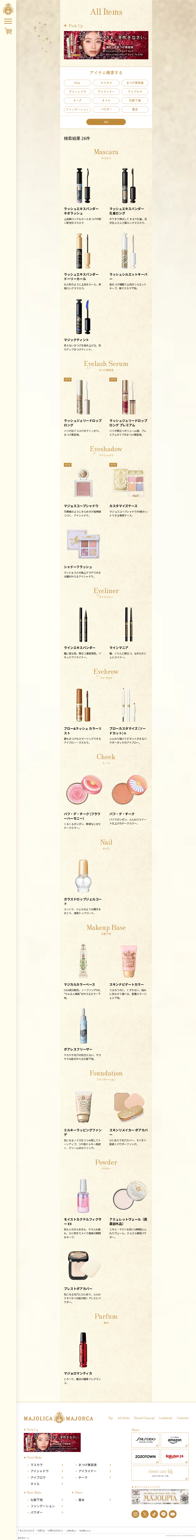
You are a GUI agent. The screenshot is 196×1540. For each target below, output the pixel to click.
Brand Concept (144, 1418)
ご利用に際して (71, 1530)
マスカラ (36, 1464)
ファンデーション (42, 1506)
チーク (83, 1477)
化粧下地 (36, 1499)
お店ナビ (41, 1530)
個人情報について (84, 1530)
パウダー (36, 1512)
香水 (81, 1499)
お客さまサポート (55, 1530)
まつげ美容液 (87, 1464)
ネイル (35, 1483)
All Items (123, 1418)
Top (110, 1418)
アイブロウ (38, 1477)
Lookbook (165, 1418)
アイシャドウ (39, 1471)
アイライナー (87, 1471)
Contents (182, 1418)
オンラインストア (27, 1530)
